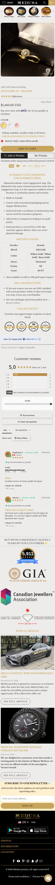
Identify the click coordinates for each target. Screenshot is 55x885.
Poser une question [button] (29, 422)
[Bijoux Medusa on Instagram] (28, 861)
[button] (48, 878)
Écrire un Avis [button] (28, 415)
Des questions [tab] (21, 430)
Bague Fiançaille (27, 347)
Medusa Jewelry (20, 869)
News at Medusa (27, 631)
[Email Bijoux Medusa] (41, 861)
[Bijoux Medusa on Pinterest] (23, 861)
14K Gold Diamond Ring (13, 87)
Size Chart (46, 102)
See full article (16, 701)
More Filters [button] (22, 438)
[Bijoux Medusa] (27, 2)
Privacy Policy (40, 876)
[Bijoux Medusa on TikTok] (37, 861)
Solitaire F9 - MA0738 (13, 485)
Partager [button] (11, 489)
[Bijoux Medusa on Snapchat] (33, 861)
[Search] (45, 2)
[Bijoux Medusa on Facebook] (14, 861)
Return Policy (13, 303)
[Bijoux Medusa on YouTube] (19, 861)
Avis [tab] (5, 430)
